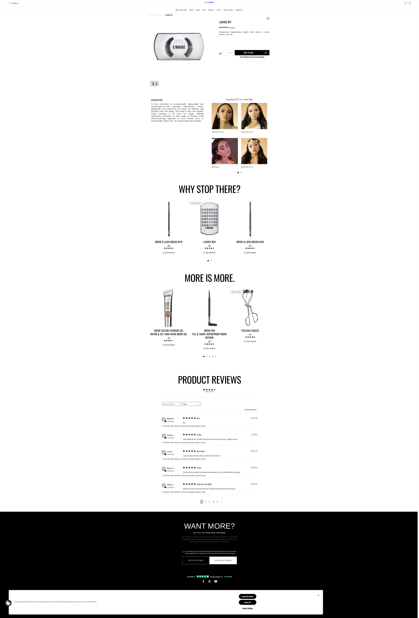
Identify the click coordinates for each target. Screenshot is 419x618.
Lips (204, 10)
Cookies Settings (247, 608)
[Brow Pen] (209, 307)
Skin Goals (228, 10)
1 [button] (201, 501)
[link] (227, 27)
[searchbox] (171, 404)
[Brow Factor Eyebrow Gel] (169, 307)
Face (191, 10)
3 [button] (209, 501)
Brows (211, 10)
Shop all (160, 15)
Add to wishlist (267, 18)
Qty (220, 53)
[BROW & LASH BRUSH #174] (169, 219)
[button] (197, 501)
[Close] (318, 595)
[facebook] (203, 581)
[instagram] (209, 581)
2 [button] (205, 501)
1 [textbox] (228, 53)
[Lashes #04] (209, 219)
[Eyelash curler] (250, 307)
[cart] (410, 2)
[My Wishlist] (405, 3)
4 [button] (213, 501)
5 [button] (217, 501)
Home (152, 15)
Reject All (248, 602)
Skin (198, 10)
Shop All (239, 10)
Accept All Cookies (247, 596)
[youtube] (215, 581)
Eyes (219, 10)
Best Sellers (181, 10)
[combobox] (228, 52)
